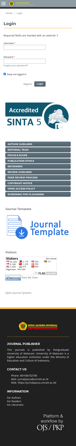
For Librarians (15, 404)
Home (8, 13)
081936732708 (28, 375)
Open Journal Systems (18, 293)
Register (28, 84)
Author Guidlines (20, 144)
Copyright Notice (20, 183)
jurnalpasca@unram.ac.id (33, 379)
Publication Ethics (21, 160)
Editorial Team (18, 149)
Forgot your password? (16, 65)
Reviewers (15, 166)
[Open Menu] (3, 3)
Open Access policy (21, 188)
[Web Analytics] (13, 277)
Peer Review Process (22, 177)
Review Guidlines (20, 172)
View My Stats (30, 277)
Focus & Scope (17, 155)
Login (40, 84)
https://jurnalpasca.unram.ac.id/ (37, 382)
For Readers (14, 401)
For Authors (14, 397)
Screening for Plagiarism (26, 194)
